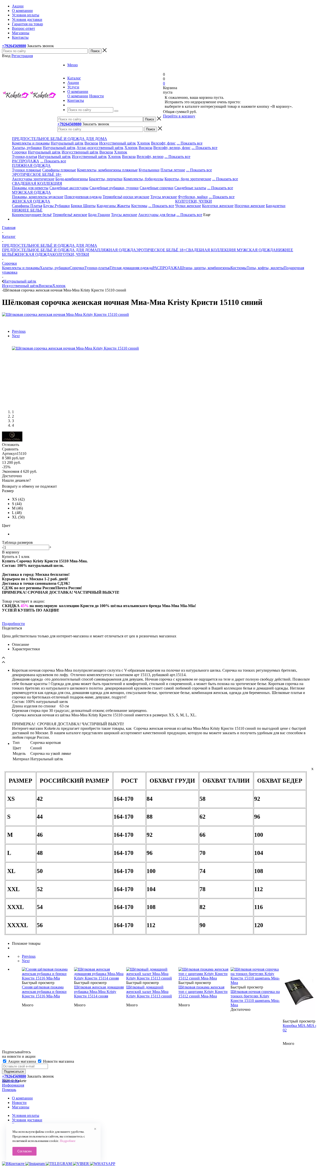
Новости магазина (58, 1061)
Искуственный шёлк (89, 156)
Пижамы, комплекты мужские (37, 197)
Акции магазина (22, 1061)
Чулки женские (188, 206)
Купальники (149, 170)
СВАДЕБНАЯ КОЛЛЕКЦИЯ (211, 250)
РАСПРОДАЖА (25, 161)
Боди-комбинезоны (71, 179)
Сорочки (19, 152)
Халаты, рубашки (27, 148)
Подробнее (68, 1141)
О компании (77, 96)
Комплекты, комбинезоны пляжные (107, 170)
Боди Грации (99, 215)
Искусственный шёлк (117, 143)
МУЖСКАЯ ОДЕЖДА (256, 250)
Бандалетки (275, 206)
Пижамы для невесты (30, 188)
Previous (19, 331)
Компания (10, 1081)
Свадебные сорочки (156, 188)
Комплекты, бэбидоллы (143, 179)
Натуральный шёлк (67, 143)
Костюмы (139, 206)
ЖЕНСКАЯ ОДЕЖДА (33, 254)
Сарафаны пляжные (59, 170)
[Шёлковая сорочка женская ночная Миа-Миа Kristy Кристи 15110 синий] (65, 314)
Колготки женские (218, 206)
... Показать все (189, 143)
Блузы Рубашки (56, 206)
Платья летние (172, 170)
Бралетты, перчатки (105, 179)
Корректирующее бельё (32, 215)
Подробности (13, 623)
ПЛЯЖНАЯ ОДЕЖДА (116, 250)
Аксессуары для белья (156, 215)
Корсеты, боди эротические (187, 179)
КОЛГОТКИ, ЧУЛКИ (70, 254)
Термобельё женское (70, 215)
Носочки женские (250, 206)
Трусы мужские (163, 197)
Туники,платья (24, 156)
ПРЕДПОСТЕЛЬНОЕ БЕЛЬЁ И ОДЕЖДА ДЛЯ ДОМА (49, 250)
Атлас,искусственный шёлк (100, 148)
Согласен (24, 1151)
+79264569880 (14, 46)
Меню (72, 65)
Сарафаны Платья (27, 206)
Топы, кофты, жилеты (265, 268)
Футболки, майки (193, 197)
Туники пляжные (26, 170)
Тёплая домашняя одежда (131, 268)
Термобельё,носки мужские (126, 197)
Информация (13, 1085)
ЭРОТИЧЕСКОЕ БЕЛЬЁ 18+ (161, 250)
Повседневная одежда (83, 197)
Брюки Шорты (83, 206)
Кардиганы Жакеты (113, 206)
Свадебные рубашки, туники (114, 188)
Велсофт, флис (163, 143)
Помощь (9, 1090)
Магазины (20, 1107)
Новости (96, 96)
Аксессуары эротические (33, 179)
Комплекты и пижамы (31, 143)
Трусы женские (124, 215)
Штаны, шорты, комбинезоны (205, 268)
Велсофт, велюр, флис (172, 148)
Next (16, 336)
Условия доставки (27, 1120)
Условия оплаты (25, 1115)
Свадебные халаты (190, 188)
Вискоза (91, 143)
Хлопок (143, 143)
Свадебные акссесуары (68, 188)
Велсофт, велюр (150, 156)
